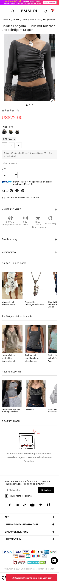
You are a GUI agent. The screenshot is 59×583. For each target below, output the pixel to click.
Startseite (6, 20)
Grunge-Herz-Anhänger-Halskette (34, 303)
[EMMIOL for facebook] (9, 505)
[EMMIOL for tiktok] (24, 505)
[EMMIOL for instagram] (17, 505)
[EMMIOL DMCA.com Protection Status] (36, 564)
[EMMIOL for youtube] (32, 505)
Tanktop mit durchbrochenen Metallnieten (32, 358)
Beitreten (46, 490)
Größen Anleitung (9, 163)
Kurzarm (30, 409)
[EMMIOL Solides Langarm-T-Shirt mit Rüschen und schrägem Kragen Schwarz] (17, 133)
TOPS (24, 20)
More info (28, 184)
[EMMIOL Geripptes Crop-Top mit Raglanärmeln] (12, 393)
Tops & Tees (35, 20)
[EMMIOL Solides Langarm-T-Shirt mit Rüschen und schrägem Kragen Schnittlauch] (11, 133)
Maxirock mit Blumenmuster (8, 303)
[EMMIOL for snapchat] (49, 504)
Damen (16, 20)
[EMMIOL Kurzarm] (36, 393)
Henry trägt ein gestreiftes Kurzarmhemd (8, 358)
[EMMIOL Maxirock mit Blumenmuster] (12, 285)
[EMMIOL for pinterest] (40, 505)
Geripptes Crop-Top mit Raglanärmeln (11, 410)
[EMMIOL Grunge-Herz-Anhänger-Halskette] (35, 285)
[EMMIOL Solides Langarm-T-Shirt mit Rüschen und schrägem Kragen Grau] (4, 133)
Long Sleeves (49, 20)
